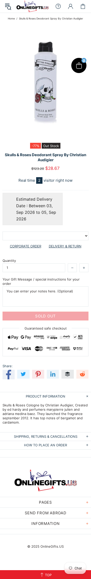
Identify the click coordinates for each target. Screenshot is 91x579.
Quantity (9, 261)
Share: (8, 366)
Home (11, 18)
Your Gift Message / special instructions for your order (41, 281)
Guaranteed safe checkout (46, 328)
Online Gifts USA (32, 6)
